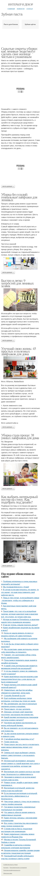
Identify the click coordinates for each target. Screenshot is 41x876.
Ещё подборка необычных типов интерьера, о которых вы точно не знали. (18, 699)
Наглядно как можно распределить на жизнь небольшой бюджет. (18, 724)
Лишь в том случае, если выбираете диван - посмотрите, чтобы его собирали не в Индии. (20, 600)
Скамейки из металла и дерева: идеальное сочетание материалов (16, 846)
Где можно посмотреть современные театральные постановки (18, 808)
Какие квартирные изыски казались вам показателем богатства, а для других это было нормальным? (19, 679)
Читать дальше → (8, 186)
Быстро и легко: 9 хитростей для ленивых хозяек (17, 283)
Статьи (30, 8)
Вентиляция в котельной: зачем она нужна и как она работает (17, 789)
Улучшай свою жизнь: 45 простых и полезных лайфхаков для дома (18, 351)
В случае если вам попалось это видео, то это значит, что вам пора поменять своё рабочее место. (20, 592)
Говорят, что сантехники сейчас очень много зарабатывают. (18, 656)
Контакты (6, 867)
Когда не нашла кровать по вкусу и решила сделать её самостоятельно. (17, 634)
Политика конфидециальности (11, 870)
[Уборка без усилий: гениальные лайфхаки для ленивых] (20, 263)
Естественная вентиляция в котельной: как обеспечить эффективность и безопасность (19, 796)
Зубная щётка (30, 24)
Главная (11, 8)
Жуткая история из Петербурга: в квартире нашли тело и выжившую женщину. (20, 620)
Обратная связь (7, 873)
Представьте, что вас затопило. (17, 709)
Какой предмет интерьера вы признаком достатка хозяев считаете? (19, 718)
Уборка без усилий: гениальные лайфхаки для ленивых (19, 197)
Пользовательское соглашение (18, 867)
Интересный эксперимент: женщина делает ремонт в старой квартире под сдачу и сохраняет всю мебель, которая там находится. (20, 764)
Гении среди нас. (11, 741)
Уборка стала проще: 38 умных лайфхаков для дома (20, 436)
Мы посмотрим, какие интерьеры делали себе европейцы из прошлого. (19, 650)
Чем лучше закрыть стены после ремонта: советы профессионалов (20, 802)
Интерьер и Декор (20, 4)
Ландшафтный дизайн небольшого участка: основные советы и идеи (17, 857)
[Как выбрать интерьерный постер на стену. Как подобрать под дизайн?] (20, 552)
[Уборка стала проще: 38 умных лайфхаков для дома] (20, 474)
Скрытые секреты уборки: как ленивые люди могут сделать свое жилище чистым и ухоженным (19, 52)
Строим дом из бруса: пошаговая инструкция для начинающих (16, 830)
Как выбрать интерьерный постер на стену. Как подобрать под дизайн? (19, 499)
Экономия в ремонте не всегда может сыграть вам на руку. (18, 778)
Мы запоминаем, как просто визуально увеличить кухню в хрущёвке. (19, 705)
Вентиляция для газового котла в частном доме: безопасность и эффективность (20, 773)
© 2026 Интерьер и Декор (10, 864)
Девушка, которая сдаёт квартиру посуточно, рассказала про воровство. (17, 713)
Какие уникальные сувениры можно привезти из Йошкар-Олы (17, 835)
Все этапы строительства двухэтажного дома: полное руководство (19, 824)
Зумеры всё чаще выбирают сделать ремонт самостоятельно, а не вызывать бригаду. (18, 755)
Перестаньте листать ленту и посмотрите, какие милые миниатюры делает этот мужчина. (20, 747)
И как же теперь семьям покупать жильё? (20, 625)
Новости (20, 8)
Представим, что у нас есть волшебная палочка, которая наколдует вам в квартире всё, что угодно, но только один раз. (19, 614)
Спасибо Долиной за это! (14, 695)
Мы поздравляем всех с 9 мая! (16, 587)
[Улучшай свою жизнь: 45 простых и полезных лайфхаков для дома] (20, 367)
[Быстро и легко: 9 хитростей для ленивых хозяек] (20, 299)
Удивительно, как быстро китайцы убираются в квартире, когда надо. (17, 691)
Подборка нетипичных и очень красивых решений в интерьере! (19, 582)
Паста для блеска (11, 24)
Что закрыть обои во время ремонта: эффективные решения (18, 813)
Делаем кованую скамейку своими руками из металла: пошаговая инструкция (20, 851)
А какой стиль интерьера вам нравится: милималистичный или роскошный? (19, 667)
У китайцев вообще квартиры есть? (19, 739)
